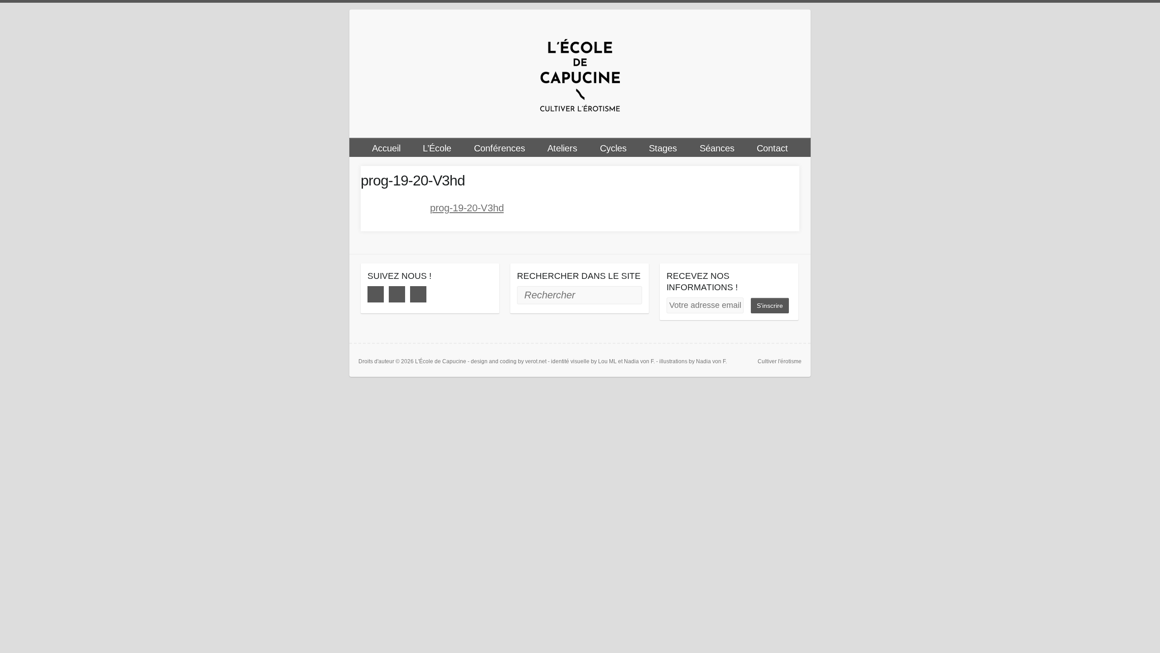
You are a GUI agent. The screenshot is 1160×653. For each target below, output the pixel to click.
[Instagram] (397, 294)
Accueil (386, 148)
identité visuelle (570, 361)
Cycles (613, 148)
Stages (663, 148)
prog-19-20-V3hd (467, 208)
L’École (437, 148)
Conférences (499, 148)
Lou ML (607, 361)
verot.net (535, 361)
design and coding (494, 361)
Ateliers (562, 148)
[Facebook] (375, 294)
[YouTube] (418, 294)
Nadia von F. (639, 361)
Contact (772, 148)
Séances (717, 148)
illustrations (673, 361)
